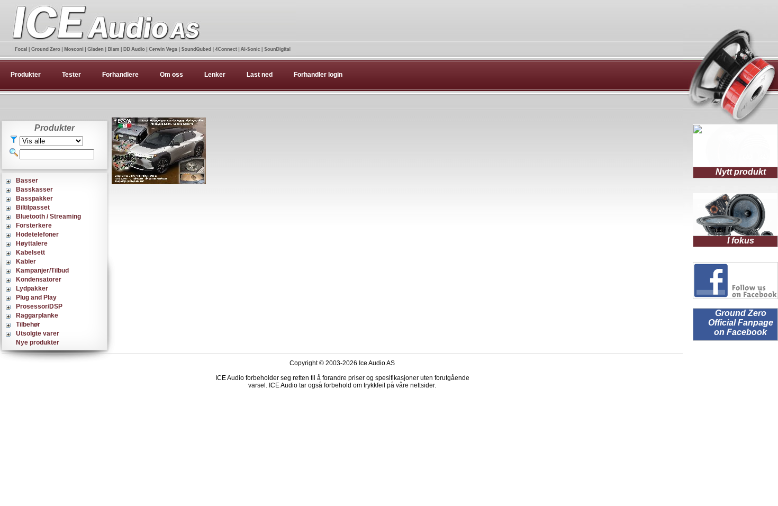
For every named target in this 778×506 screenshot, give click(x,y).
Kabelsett (30, 252)
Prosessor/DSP (39, 306)
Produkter (26, 74)
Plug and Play (36, 297)
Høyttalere (32, 243)
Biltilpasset (33, 207)
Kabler (26, 261)
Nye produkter (37, 342)
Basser (27, 180)
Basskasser (34, 189)
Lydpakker (32, 288)
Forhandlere (120, 74)
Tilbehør (28, 324)
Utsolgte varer (37, 333)
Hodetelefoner (37, 234)
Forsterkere (34, 225)
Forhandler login (318, 74)
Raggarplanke (37, 315)
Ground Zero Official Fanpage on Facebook (740, 323)
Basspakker (34, 198)
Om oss (171, 74)
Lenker (214, 74)
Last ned (260, 74)
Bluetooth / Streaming (48, 216)
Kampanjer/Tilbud (42, 270)
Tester (71, 74)
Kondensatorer (38, 279)
